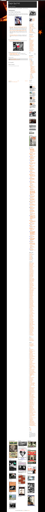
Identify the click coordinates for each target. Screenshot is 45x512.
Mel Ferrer (31, 314)
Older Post (26, 80)
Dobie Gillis (31, 364)
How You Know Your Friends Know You (32, 208)
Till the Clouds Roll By (32, 414)
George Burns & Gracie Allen (33, 288)
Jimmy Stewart (32, 300)
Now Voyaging (31, 241)
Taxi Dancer (31, 31)
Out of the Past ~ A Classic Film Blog (32, 199)
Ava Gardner (31, 265)
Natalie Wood (31, 318)
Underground (31, 419)
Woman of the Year (32, 424)
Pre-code (31, 30)
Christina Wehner (32, 236)
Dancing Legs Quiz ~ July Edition (33, 66)
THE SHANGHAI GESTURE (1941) (32, 239)
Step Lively (31, 401)
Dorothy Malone (32, 278)
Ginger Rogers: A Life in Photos (32, 202)
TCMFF (30, 31)
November (31, 62)
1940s (11, 59)
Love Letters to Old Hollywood (32, 228)
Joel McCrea (31, 303)
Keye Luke (31, 307)
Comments (31, 82)
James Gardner (32, 295)
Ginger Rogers (31, 45)
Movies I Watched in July (32, 187)
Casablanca (31, 362)
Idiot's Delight (31, 379)
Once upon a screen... (32, 195)
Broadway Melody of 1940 (32, 359)
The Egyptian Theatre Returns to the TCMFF (32, 226)
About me (31, 25)
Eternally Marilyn (32, 224)
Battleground (31, 355)
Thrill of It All (31, 413)
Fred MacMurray (32, 284)
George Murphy (32, 44)
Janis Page (31, 297)
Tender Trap (31, 406)
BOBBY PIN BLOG (32, 243)
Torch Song (31, 417)
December (31, 61)
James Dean (31, 294)
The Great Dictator (32, 409)
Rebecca (31, 393)
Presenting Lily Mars (32, 392)
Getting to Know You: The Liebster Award (32, 71)
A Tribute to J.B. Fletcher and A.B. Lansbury (32, 230)
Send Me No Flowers (32, 396)
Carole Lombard (32, 270)
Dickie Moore (31, 276)
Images (30, 256)
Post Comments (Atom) (14, 81)
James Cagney (13, 59)
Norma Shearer (32, 319)
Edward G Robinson (32, 279)
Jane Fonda (31, 296)
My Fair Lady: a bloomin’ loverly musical (33, 249)
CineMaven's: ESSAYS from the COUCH (32, 238)
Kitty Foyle (31, 381)
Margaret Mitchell (32, 345)
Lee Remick (31, 311)
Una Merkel (31, 332)
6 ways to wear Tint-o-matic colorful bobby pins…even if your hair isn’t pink (32, 244)
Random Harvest (32, 392)
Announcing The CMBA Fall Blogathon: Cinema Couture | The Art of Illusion (32, 176)
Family (30, 255)
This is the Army (31, 413)
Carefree (31, 361)
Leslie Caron (31, 48)
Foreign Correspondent (33, 372)
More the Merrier (32, 388)
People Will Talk (32, 390)
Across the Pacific (32, 349)
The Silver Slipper (25, 8)
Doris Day (31, 277)
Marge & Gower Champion (32, 49)
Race (30, 259)
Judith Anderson (32, 305)
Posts (30, 81)
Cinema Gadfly (32, 188)
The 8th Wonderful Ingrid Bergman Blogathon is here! (32, 158)
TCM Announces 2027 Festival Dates (32, 155)
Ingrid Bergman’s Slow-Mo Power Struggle (32, 161)
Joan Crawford (32, 302)
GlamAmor (31, 220)
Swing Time (31, 405)
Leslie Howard (31, 312)
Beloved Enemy (31, 356)
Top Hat (31, 416)
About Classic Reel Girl (13, 8)
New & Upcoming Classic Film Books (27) (32, 200)
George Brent (31, 287)
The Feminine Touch (32, 408)
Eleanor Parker (32, 280)
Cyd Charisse (31, 274)
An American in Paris (32, 351)
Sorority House (32, 399)
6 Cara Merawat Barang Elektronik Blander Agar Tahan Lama (32, 211)
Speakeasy (31, 171)
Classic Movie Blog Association (32, 174)
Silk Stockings (31, 398)
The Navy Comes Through (32, 411)
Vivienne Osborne (32, 334)
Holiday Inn (31, 378)
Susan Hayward (32, 331)
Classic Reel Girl (14, 3)
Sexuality (31, 260)
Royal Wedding (31, 395)
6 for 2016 (31, 24)
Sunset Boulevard (32, 404)
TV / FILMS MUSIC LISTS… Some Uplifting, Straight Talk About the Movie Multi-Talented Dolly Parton (32, 151)
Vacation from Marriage (31, 420)
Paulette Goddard (32, 321)
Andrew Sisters (32, 343)
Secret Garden (32, 396)
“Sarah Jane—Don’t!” (32, 214)
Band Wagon (31, 354)
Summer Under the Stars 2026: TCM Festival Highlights (32, 197)
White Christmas (32, 422)
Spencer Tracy (31, 330)
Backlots (31, 225)
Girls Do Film (31, 249)
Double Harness (32, 365)
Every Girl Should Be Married (32, 367)
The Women (31, 411)
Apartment (31, 352)
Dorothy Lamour (32, 278)
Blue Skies (31, 357)
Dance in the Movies (32, 28)
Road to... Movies (32, 394)
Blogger (28, 510)
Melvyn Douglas (31, 315)
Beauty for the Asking (32, 356)
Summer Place (31, 403)
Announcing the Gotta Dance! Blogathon (33, 98)
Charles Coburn (32, 271)
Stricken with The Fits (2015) (32, 247)
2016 (30, 60)
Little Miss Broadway (32, 383)
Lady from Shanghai (32, 382)
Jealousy (31, 257)
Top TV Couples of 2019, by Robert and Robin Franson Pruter (33, 235)
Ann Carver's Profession (31, 352)
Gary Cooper (31, 286)
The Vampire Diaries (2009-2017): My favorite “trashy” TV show (32, 179)
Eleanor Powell (32, 280)
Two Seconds (31, 418)
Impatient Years (32, 380)
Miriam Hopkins (32, 316)
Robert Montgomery (32, 324)
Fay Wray (31, 282)
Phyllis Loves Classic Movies (32, 186)
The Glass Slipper (32, 409)
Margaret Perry (32, 210)
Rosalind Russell (32, 327)
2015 (30, 60)
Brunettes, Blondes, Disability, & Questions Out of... (32, 70)
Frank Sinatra (31, 283)
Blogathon (31, 25)
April (31, 75)
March (31, 76)
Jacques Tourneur (32, 340)
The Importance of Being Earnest (32, 166)
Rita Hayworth (31, 50)
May (30, 74)
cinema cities (31, 184)
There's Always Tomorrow (33, 412)
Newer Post (10, 80)
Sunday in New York (32, 403)
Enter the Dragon (32, 189)
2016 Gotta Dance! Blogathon (33, 87)
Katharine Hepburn (32, 306)
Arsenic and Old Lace (32, 353)
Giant (30, 376)
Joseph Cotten (31, 304)
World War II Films (32, 33)
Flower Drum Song (32, 369)
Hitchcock (31, 338)
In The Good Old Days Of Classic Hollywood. (32, 216)
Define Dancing (32, 246)
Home (9, 8)
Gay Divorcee (31, 373)
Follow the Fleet (32, 370)
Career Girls (31, 254)
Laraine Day (31, 309)
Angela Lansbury (32, 263)
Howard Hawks (31, 339)
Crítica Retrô (32, 168)
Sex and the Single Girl (32, 397)
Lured (30, 386)
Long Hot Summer (32, 384)
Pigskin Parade (31, 391)
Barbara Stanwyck (32, 266)
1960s (30, 430)
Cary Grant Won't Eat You (32, 207)
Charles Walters (32, 36)
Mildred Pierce (31, 388)
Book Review (31, 26)
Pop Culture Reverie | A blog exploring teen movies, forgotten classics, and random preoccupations (32, 232)
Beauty (30, 253)
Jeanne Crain (31, 298)
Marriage (31, 258)
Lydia (30, 386)
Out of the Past (32, 389)
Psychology (31, 258)
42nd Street (31, 349)
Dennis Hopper (31, 276)
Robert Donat (31, 323)
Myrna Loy (31, 317)
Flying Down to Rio (32, 369)
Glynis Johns (31, 291)
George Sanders (32, 290)
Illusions (31, 256)
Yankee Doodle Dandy (17, 59)
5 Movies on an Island (33, 92)
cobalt (23, 510)
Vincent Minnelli (32, 340)
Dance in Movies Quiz (32, 27)
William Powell (31, 335)
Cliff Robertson (32, 273)
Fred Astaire (31, 42)
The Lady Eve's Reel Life (32, 223)
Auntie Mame (31, 354)
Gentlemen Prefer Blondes (32, 375)
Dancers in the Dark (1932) (33, 104)
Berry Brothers (32, 40)
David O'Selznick (32, 344)
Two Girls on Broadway (33, 417)
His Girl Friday (32, 378)
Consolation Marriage (32, 363)
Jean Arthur (31, 298)
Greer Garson (31, 292)
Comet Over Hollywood (32, 162)
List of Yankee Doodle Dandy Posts (32, 73)
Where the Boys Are (32, 422)
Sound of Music (31, 400)
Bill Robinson (31, 40)
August (31, 64)
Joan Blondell (31, 300)
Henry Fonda (31, 292)
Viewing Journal (32, 32)
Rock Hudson (31, 325)
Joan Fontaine (31, 302)
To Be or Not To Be (32, 415)
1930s (30, 428)
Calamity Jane (31, 360)
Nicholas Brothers (32, 49)
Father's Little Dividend (32, 367)
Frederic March (32, 285)
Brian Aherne (31, 269)
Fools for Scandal (32, 371)
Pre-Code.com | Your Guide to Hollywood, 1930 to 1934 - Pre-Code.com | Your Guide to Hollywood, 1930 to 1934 (32, 192)
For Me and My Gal (32, 371)
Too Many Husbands (32, 415)
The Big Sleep (31, 407)
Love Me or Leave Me (32, 385)
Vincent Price (31, 333)
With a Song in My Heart (33, 423)
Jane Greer (31, 296)
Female (30, 368)
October (31, 63)
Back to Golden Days (32, 201)
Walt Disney (31, 346)
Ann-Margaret (32, 264)
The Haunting (31, 410)
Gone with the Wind (32, 377)
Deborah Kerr (31, 275)
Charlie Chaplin (32, 272)
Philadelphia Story (32, 390)
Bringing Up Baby (32, 358)
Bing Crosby (31, 268)
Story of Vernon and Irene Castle (32, 402)
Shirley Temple (31, 51)
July (30, 65)
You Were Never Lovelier (33, 425)
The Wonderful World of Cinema (32, 157)
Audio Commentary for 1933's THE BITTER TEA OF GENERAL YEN (32, 221)
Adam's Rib (31, 350)
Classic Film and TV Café (32, 165)
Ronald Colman (31, 326)
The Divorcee (31, 407)
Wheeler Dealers (32, 421)
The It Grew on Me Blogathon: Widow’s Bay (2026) (33, 183)
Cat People (31, 362)
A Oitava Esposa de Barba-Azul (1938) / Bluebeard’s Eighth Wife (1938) (32, 169)
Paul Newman (31, 320)
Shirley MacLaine (32, 328)
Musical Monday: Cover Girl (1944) (32, 163)
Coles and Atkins (32, 41)
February (31, 77)
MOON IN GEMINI (32, 181)
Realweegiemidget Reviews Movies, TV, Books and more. (32, 149)
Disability (31, 254)
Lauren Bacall (31, 310)
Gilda (30, 376)
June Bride (31, 380)
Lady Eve (31, 382)
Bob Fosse (31, 35)
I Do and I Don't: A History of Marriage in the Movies (32, 68)
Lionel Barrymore (32, 313)
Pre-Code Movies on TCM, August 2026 (32, 194)
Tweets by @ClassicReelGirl (31, 57)
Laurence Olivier (32, 310)
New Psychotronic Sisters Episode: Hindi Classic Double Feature (32, 172)
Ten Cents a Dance (32, 405)
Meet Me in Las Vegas (32, 387)
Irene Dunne (31, 293)
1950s (30, 429)
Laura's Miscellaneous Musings (32, 154)
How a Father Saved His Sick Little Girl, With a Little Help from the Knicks (32, 205)
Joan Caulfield (31, 301)
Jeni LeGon (31, 46)
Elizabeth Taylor (32, 281)
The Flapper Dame (32, 178)
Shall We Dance (32, 398)
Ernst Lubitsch (31, 338)
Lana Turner (31, 308)
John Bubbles (31, 47)
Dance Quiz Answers (19, 8)
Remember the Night (32, 394)
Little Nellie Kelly (32, 384)
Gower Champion (32, 46)
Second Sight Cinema (32, 213)
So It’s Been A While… (32, 241)
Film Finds (31, 29)
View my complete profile (33, 20)
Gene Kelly (31, 43)
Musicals (31, 29)
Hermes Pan (31, 37)
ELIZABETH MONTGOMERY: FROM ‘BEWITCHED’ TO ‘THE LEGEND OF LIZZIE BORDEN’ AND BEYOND (32, 217)
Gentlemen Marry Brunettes (32, 374)
